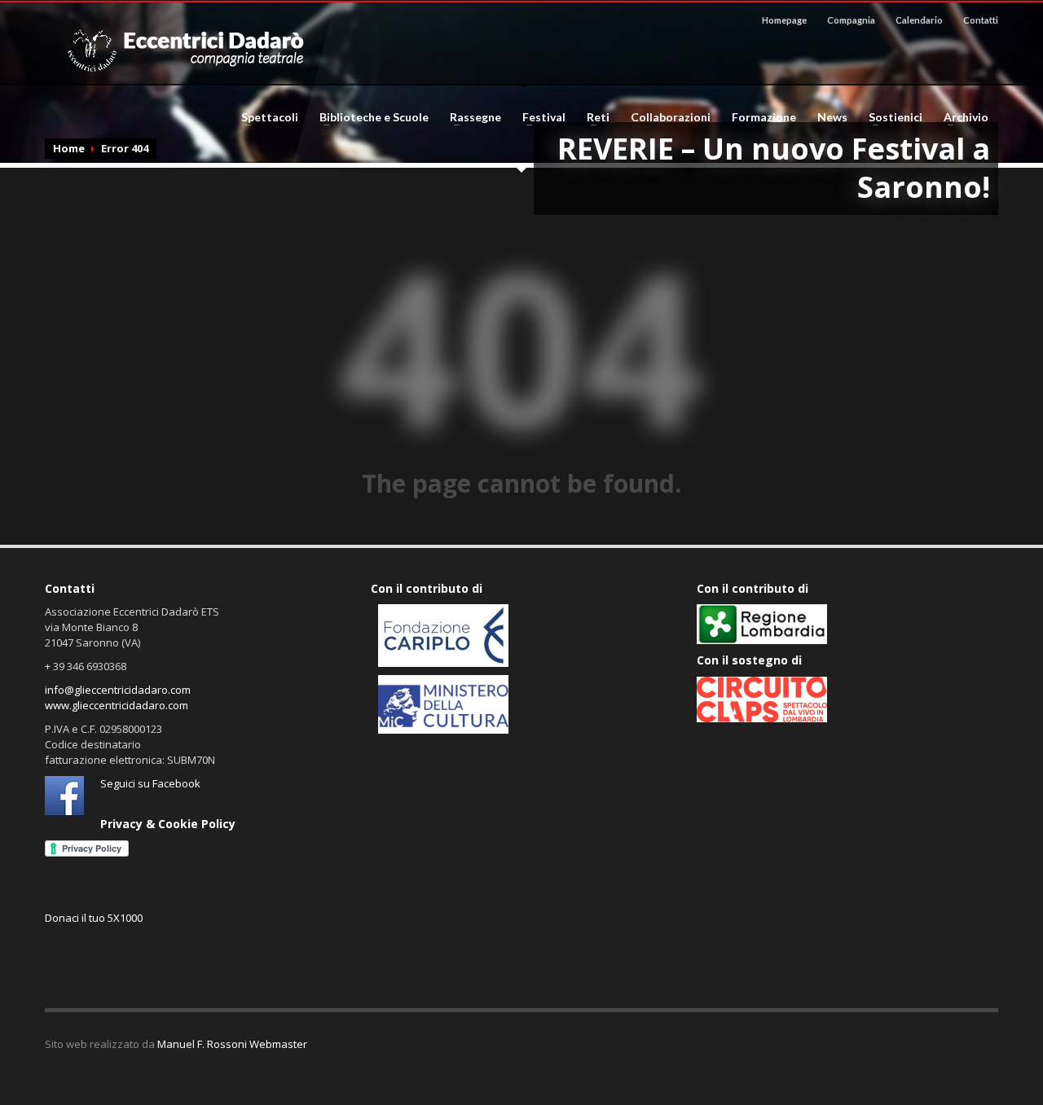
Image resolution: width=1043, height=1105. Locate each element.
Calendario (919, 20)
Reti (593, 117)
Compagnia (851, 20)
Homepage (784, 20)
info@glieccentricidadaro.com (118, 689)
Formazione (764, 117)
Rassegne (470, 117)
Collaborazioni (671, 117)
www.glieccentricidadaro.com (116, 705)
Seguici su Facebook (150, 783)
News (832, 117)
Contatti (980, 20)
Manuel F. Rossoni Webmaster (232, 1044)
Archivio (961, 117)
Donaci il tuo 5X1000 (94, 917)
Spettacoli (264, 117)
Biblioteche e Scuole (369, 117)
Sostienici (890, 117)
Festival (539, 117)
